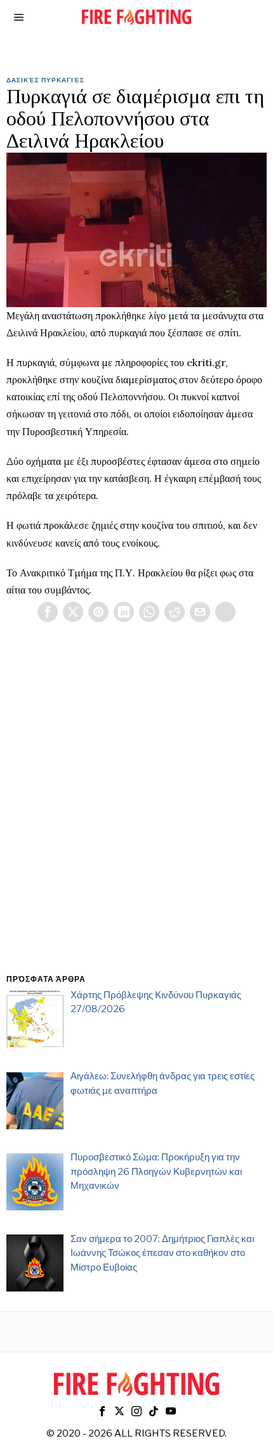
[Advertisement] (136, 813)
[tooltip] (47, 612)
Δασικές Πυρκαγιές (45, 80)
